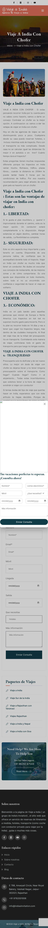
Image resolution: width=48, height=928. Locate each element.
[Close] (45, 404)
